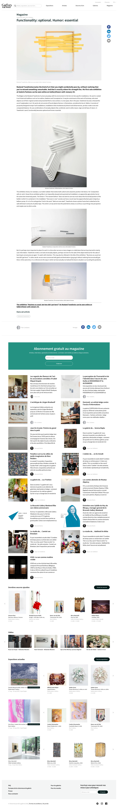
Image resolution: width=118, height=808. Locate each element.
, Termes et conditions (35, 803)
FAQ (9, 785)
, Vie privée (45, 803)
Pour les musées (56, 788)
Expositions (49, 5)
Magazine (110, 5)
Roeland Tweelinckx (25, 87)
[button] (109, 27)
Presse (10, 791)
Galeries (95, 5)
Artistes (64, 5)
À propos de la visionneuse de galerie (19, 788)
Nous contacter (13, 794)
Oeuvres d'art (80, 5)
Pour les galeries (56, 785)
